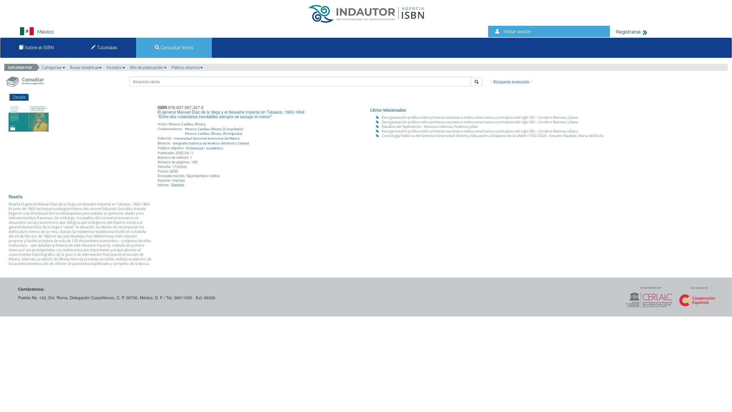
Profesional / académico (204, 148)
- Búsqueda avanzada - (511, 82)
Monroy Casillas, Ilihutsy (187, 124)
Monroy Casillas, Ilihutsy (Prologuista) (213, 134)
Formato (114, 67)
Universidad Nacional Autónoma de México (207, 138)
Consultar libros (176, 47)
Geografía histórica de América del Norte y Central (211, 143)
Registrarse (628, 32)
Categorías (52, 67)
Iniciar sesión (517, 31)
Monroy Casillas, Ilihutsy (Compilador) (214, 129)
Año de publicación (147, 67)
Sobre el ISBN (38, 47)
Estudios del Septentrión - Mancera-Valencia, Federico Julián (430, 126)
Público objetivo (185, 67)
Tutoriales (107, 47)
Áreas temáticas (84, 67)
